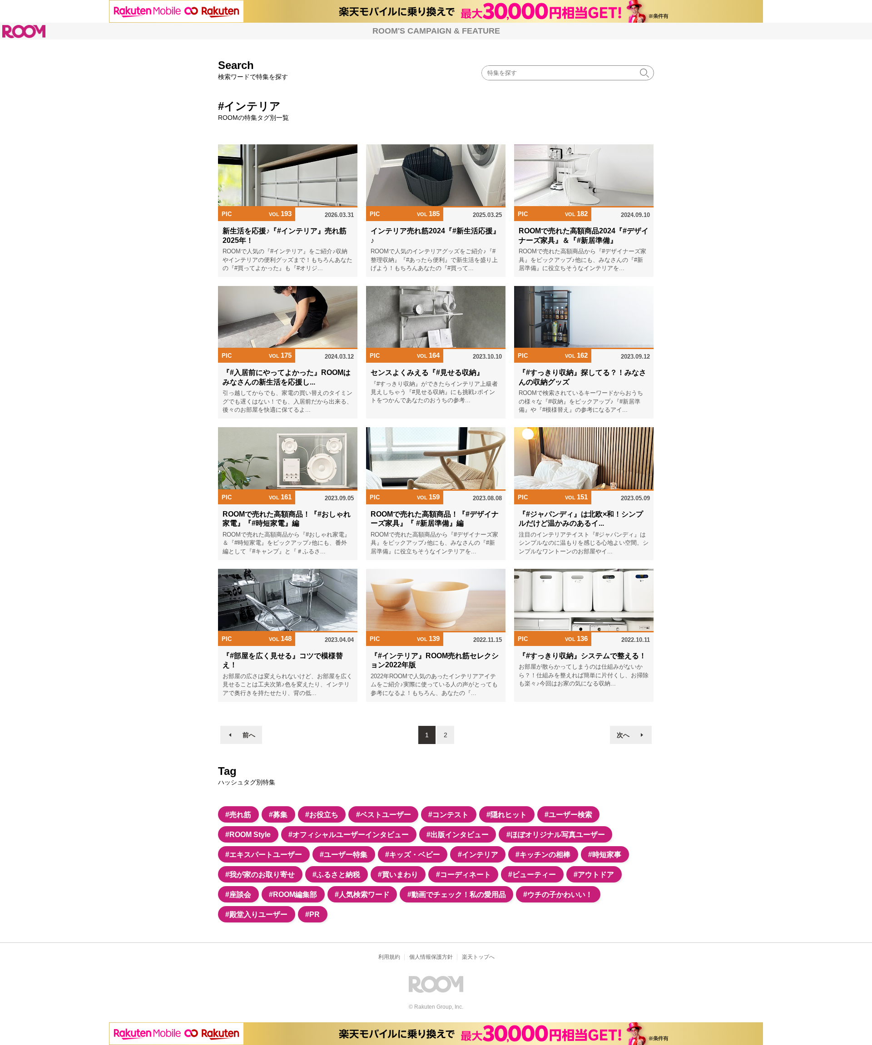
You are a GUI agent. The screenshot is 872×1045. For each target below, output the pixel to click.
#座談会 (238, 894)
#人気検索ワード (362, 894)
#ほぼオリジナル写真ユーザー (555, 834)
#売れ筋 (238, 814)
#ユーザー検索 (568, 814)
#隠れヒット (506, 814)
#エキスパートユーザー (263, 854)
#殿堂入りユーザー (256, 914)
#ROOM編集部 (293, 894)
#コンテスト (448, 814)
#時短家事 (604, 854)
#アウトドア (594, 874)
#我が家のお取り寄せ (260, 874)
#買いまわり (398, 874)
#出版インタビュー (457, 834)
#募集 (278, 814)
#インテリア (478, 854)
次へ (623, 735)
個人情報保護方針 (431, 957)
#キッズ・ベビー (412, 854)
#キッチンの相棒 (542, 854)
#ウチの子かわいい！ (558, 894)
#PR (312, 914)
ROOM (23, 31)
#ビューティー (532, 874)
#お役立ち (321, 814)
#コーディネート (463, 874)
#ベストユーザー (383, 814)
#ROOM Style (248, 834)
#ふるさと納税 (336, 874)
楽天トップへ (478, 957)
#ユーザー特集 (343, 854)
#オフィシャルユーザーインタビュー (348, 834)
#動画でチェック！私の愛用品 (456, 894)
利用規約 (389, 957)
